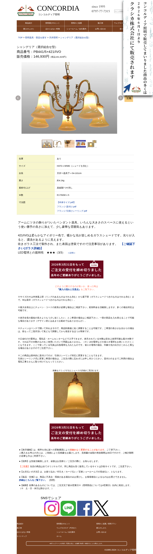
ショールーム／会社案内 (76, 29)
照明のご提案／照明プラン (106, 524)
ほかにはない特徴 (52, 29)
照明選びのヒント (52, 23)
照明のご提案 (76, 23)
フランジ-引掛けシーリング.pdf (72, 211)
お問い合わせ (100, 29)
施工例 (100, 23)
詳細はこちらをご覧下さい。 (33, 480)
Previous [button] (18, 97)
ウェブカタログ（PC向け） (67, 528)
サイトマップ (22, 536)
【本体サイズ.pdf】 (66, 202)
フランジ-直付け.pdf (66, 206)
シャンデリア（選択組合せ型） (75, 37)
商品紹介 (28, 23)
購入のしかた (28, 29)
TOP (20, 37)
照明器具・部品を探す (36, 37)
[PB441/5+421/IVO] (69, 98)
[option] (69, 98)
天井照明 (53, 37)
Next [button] (120, 97)
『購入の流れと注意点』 (69, 289)
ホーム (59, 536)
